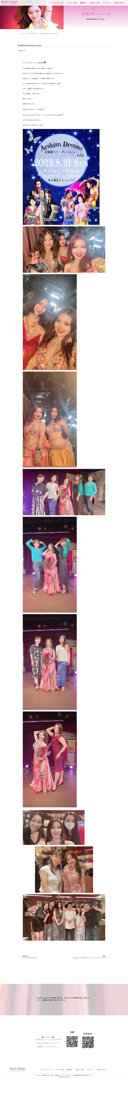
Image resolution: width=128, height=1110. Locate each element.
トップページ (22, 33)
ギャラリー (107, 2)
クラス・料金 (72, 2)
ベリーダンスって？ (56, 2)
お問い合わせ (119, 2)
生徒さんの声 (95, 2)
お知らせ (33, 33)
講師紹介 (83, 2)
